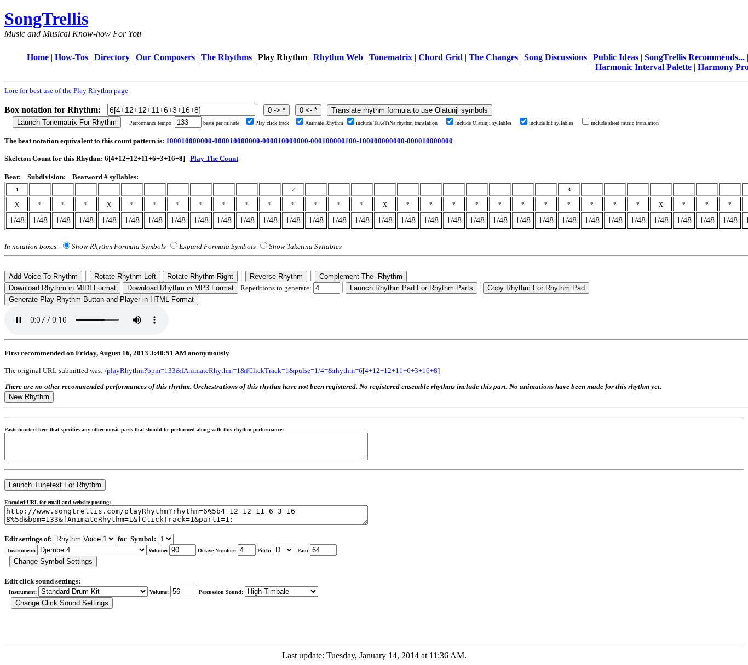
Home (38, 57)
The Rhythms (226, 57)
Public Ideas (615, 57)
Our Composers (165, 57)
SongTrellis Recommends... (695, 57)
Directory (112, 57)
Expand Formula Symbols (217, 246)
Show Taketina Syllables (305, 246)
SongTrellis (46, 18)
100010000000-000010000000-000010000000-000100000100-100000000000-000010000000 (309, 141)
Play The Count (214, 158)
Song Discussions (555, 57)
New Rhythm (29, 397)
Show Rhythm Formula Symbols (119, 246)
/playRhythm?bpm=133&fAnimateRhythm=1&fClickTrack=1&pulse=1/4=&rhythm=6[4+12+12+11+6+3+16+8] (272, 370)
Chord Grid (440, 57)
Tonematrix (390, 57)
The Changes (493, 57)
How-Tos (71, 57)
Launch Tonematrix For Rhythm (67, 122)
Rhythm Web (338, 57)
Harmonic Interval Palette (643, 67)
